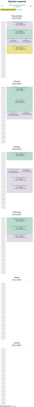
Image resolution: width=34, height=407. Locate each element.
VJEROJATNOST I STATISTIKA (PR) (19, 153)
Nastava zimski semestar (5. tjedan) (17, 5)
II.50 (21, 41)
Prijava (19, 9)
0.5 (15, 155)
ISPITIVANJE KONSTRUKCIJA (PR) (19, 226)
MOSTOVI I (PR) (19, 99)
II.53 (14, 237)
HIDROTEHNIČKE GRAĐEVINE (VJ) (26, 39)
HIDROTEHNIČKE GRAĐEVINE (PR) (19, 87)
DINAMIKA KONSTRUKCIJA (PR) (20, 30)
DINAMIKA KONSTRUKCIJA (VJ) (20, 22)
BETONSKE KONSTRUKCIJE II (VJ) (13, 112)
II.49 (15, 25)
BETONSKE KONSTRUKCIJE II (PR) (19, 218)
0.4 (14, 33)
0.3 (15, 90)
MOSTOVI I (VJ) (26, 111)
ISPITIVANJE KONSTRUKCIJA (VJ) (19, 234)
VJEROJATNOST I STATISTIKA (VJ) (19, 177)
